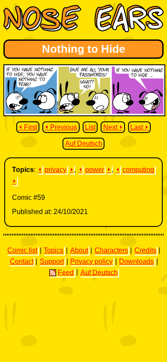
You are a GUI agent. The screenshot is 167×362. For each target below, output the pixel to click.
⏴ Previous (61, 127)
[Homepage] (83, 29)
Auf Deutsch (83, 143)
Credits (145, 250)
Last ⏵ (139, 127)
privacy (55, 169)
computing (138, 169)
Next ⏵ (113, 127)
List (90, 127)
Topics (53, 250)
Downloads (136, 261)
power (94, 169)
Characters (111, 250)
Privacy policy (91, 261)
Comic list (22, 250)
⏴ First (27, 127)
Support (52, 261)
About (79, 250)
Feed (66, 272)
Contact (21, 261)
